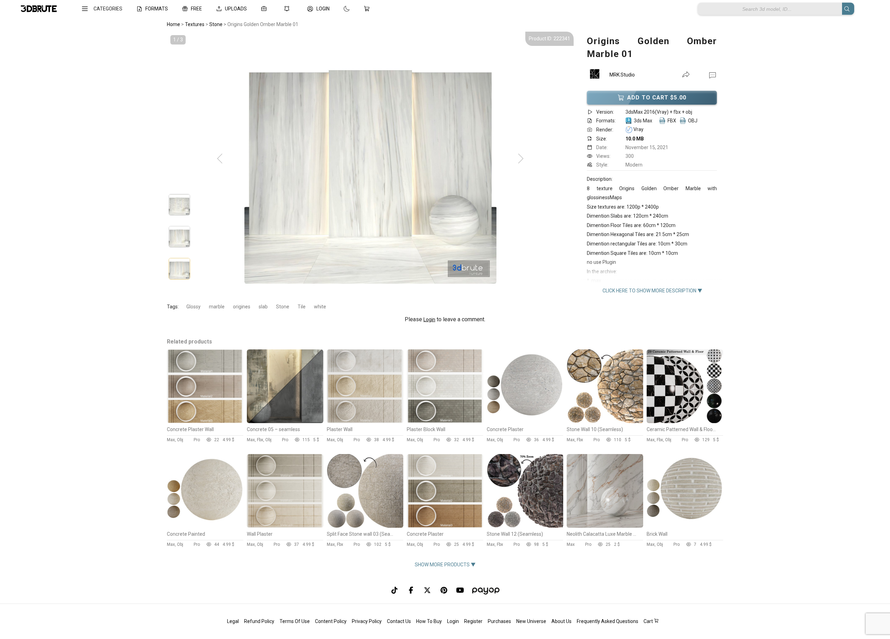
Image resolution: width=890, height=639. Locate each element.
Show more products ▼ (445, 564)
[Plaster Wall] (365, 421)
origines (241, 306)
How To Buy (429, 621)
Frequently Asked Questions (607, 621)
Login (429, 319)
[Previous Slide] (219, 158)
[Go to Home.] (39, 8)
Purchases (499, 621)
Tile (302, 306)
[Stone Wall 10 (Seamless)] (605, 421)
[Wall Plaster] (285, 526)
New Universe (531, 621)
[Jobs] (265, 9)
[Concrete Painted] (205, 526)
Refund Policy (259, 621)
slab (263, 306)
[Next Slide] (520, 158)
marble (217, 306)
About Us (561, 621)
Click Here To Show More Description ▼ (652, 290)
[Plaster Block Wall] (445, 421)
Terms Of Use (295, 621)
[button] (712, 75)
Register (473, 621)
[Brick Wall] (685, 526)
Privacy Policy (367, 621)
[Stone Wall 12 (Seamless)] (525, 526)
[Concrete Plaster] (525, 421)
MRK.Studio (622, 75)
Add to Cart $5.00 (656, 97)
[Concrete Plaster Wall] (205, 421)
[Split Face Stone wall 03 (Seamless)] (365, 526)
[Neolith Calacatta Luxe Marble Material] (605, 526)
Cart (649, 621)
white (320, 306)
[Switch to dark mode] (340, 9)
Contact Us (399, 621)
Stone (282, 306)
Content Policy (331, 621)
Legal (233, 621)
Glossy (193, 306)
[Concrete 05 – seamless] (285, 421)
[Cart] (368, 9)
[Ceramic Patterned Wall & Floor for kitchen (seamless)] (685, 421)
